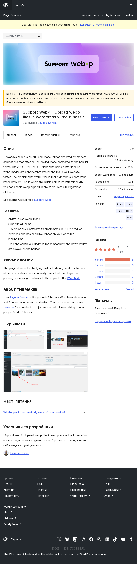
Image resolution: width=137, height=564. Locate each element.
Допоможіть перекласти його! (97, 24)
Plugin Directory (12, 15)
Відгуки (28, 135)
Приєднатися (112, 478)
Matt (8, 512)
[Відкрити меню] (131, 5)
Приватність (11, 495)
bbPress (10, 518)
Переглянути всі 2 (124, 196)
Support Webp (43, 199)
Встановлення (50, 135)
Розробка (73, 135)
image (120, 204)
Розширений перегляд (109, 227)
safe (119, 211)
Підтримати (113, 489)
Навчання (76, 478)
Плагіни (42, 489)
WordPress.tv (80, 495)
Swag (109, 495)
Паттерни (43, 495)
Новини (8, 484)
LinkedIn (8, 307)
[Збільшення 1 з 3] (40, 334)
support (128, 211)
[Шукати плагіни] (38, 36)
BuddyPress (12, 524)
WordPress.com (14, 506)
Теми (40, 484)
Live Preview (124, 117)
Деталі (11, 135)
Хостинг (8, 489)
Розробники (78, 489)
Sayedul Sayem (47, 122)
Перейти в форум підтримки (113, 321)
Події (107, 484)
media (129, 204)
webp (129, 217)
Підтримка (127, 135)
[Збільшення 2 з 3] (83, 334)
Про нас (8, 478)
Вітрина (42, 478)
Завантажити (101, 117)
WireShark (73, 278)
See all (130, 289)
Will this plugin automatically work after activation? (34, 412)
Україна (16, 539)
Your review (102, 289)
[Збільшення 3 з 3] (83, 356)
